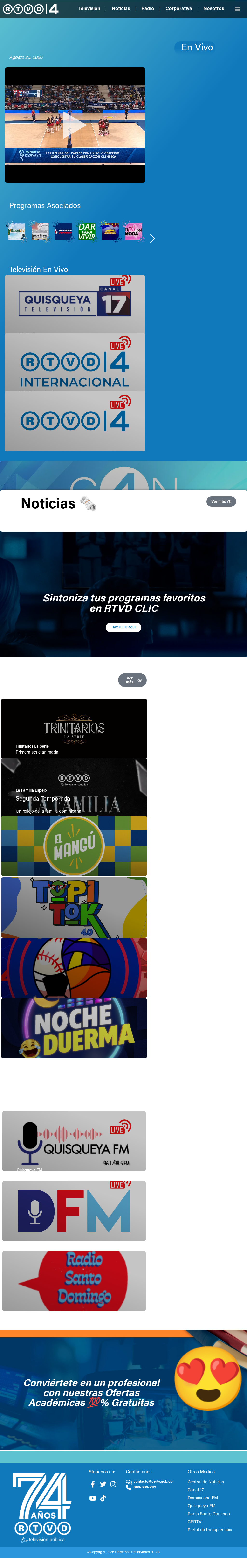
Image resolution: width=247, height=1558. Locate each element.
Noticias (121, 9)
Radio (147, 9)
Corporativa (178, 9)
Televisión (89, 9)
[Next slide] (153, 238)
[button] (238, 9)
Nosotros (213, 9)
